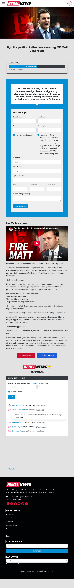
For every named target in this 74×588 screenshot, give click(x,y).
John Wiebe (16, 422)
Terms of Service (11, 518)
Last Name (41, 117)
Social (8, 532)
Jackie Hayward (18, 427)
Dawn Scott (16, 431)
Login (8, 536)
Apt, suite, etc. (18, 176)
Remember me (16, 392)
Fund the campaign (47, 355)
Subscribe (9, 521)
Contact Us (10, 529)
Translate (21, 564)
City (14, 185)
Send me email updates (24, 135)
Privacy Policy (10, 514)
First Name (17, 117)
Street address (18, 167)
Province (33, 185)
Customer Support (12, 525)
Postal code (51, 185)
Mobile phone (42, 126)
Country (16, 158)
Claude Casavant (18, 410)
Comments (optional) (21, 194)
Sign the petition (26, 355)
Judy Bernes (16, 405)
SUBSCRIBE (34, 383)
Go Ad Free (12, 469)
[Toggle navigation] (3, 3)
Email (15, 126)
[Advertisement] (37, 454)
